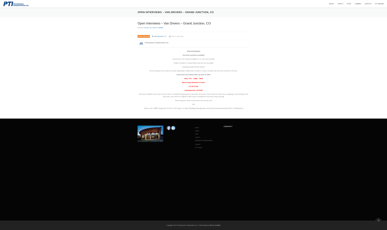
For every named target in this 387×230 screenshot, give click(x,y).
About (331, 4)
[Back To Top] (378, 220)
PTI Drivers (379, 4)
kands (161, 28)
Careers (358, 4)
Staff (349, 4)
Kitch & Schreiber (215, 225)
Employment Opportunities (204, 140)
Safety (340, 4)
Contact (368, 4)
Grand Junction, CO (160, 36)
